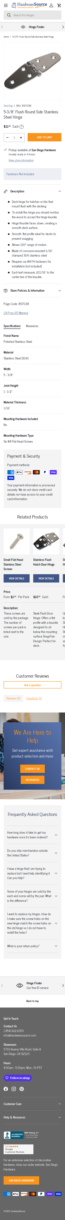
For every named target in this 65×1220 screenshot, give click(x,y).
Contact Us (32, 768)
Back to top (32, 1001)
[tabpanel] (32, 388)
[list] (32, 71)
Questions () (34, 698)
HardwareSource (18, 1211)
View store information (21, 160)
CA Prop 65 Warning (16, 312)
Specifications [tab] (12, 325)
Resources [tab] (32, 325)
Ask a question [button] (32, 684)
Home (6, 37)
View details (16, 578)
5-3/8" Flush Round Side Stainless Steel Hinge (33, 37)
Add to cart (44, 137)
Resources (32, 779)
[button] (59, 5)
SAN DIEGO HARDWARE (21, 1180)
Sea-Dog (8, 105)
